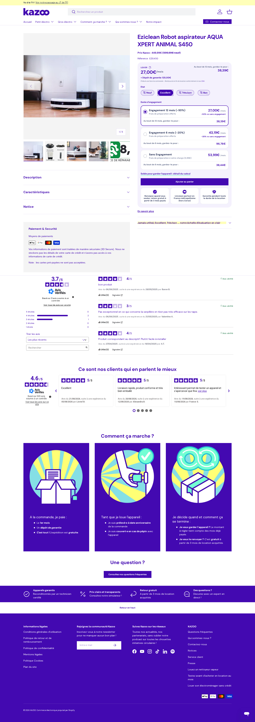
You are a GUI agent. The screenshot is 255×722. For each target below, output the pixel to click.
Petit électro (42, 21)
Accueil (27, 21)
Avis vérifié (228, 278)
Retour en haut (127, 607)
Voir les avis (73, 2)
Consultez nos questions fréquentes (127, 574)
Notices (192, 650)
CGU (203, 81)
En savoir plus (146, 211)
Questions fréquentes (200, 631)
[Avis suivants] (228, 390)
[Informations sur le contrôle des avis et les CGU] (73, 297)
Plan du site (30, 666)
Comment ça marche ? (93, 21)
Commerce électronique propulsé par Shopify (56, 710)
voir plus (202, 391)
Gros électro (65, 21)
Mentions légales (32, 654)
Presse (191, 663)
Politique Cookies (33, 660)
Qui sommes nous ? (126, 21)
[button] (229, 12)
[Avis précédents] (55, 390)
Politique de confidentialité (38, 648)
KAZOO (33, 710)
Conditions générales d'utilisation (42, 631)
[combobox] (132, 11)
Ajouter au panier (185, 181)
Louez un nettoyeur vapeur (203, 669)
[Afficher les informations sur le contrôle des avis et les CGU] (50, 396)
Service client (195, 656)
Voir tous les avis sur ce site (57, 305)
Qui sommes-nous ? (199, 638)
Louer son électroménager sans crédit (209, 685)
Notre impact (154, 21)
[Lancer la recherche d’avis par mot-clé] (86, 348)
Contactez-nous (197, 644)
